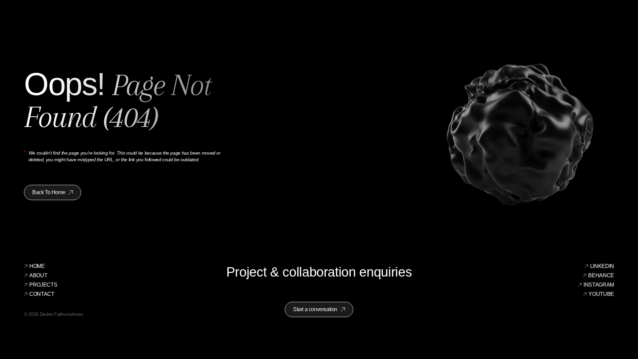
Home (37, 266)
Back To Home (48, 192)
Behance (601, 275)
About (38, 275)
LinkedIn (602, 266)
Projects (43, 285)
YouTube (601, 294)
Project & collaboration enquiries (319, 272)
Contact (41, 294)
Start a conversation (315, 309)
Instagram (599, 285)
